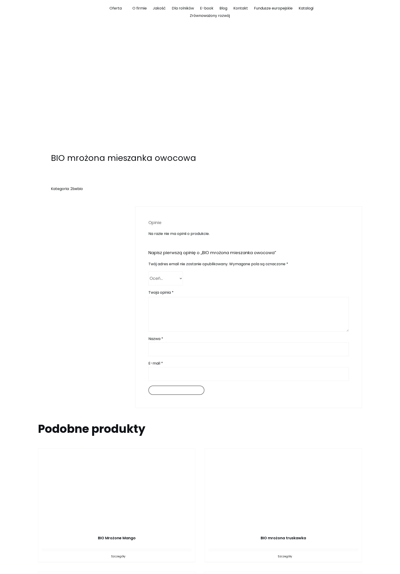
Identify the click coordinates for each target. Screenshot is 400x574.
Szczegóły (118, 556)
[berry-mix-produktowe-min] (116, 89)
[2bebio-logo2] (54, 5)
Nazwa (155, 338)
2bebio (76, 188)
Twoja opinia (161, 292)
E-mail (155, 363)
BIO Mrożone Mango (117, 538)
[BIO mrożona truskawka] (283, 487)
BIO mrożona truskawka (283, 538)
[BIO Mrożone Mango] (116, 487)
